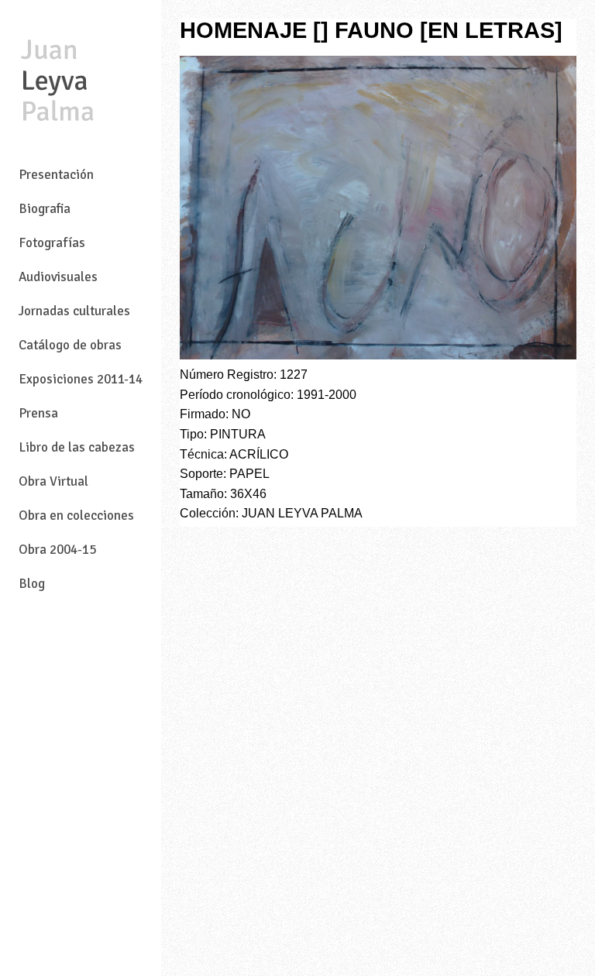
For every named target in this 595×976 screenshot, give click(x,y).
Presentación (56, 175)
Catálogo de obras (70, 345)
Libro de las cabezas (77, 447)
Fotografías (52, 243)
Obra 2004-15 (57, 549)
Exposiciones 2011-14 (81, 379)
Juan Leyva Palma (57, 82)
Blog (32, 584)
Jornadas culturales (74, 311)
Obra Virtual (53, 481)
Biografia (45, 209)
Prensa (38, 413)
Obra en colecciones (76, 515)
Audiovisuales (58, 277)
